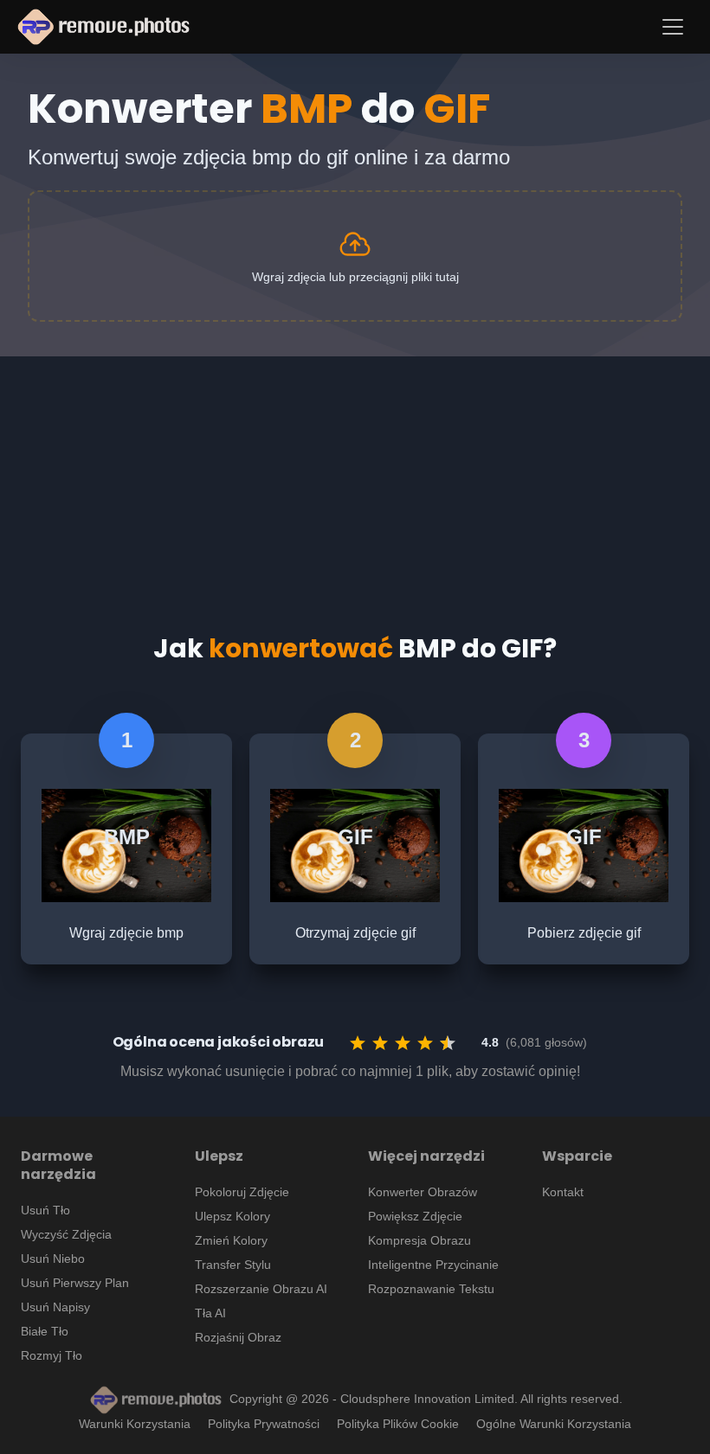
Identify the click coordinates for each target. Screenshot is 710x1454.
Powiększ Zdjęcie (415, 1216)
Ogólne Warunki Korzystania (553, 1424)
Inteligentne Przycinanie (433, 1264)
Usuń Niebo (53, 1258)
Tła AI (210, 1313)
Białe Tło (44, 1331)
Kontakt (563, 1192)
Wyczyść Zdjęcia (66, 1234)
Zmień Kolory (231, 1240)
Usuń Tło (45, 1210)
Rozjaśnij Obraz (238, 1337)
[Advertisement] (355, 477)
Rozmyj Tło (51, 1355)
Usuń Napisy (55, 1307)
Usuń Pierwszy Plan (75, 1283)
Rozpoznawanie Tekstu (431, 1289)
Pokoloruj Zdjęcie (242, 1192)
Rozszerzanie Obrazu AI (261, 1289)
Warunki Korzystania (134, 1424)
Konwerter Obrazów (422, 1192)
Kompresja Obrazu (419, 1240)
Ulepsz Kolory (232, 1216)
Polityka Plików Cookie (398, 1424)
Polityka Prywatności (264, 1424)
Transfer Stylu (233, 1264)
